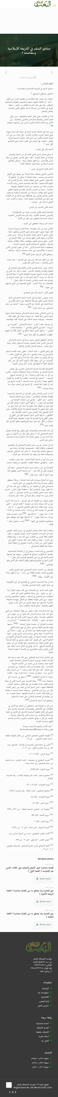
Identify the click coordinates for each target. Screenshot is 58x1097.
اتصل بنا (45, 1041)
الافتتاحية (45, 997)
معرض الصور (43, 1006)
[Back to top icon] (9, 1085)
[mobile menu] (54, 6)
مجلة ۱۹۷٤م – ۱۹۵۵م (40, 1059)
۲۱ (42, 1067)
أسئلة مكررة (44, 1037)
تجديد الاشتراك (43, 1028)
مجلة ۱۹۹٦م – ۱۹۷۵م (40, 1063)
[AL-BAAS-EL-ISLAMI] (42, 4)
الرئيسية (45, 989)
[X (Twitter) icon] (13, 1093)
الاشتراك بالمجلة (42, 1032)
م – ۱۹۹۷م (37, 1067)
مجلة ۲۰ (45, 1067)
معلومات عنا (43, 993)
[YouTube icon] (10, 1093)
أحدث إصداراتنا (42, 1024)
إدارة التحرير (44, 1002)
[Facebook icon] (15, 1093)
